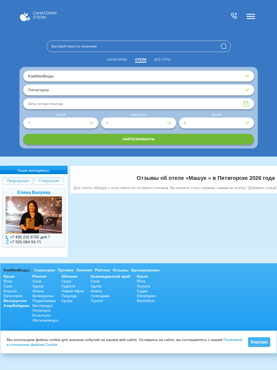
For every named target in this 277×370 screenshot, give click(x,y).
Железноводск (45, 320)
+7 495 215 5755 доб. (29, 237)
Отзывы (120, 270)
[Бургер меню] (250, 16)
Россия (39, 276)
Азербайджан (16, 305)
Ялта (8, 281)
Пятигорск (41, 310)
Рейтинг (102, 270)
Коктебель (146, 300)
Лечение (84, 270)
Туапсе (97, 300)
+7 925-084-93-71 (25, 242)
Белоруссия (15, 300)
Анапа (38, 291)
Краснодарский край (110, 276)
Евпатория (13, 296)
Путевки (66, 270)
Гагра (66, 281)
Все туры (162, 59)
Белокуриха (42, 296)
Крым (9, 276)
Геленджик (100, 296)
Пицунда (69, 296)
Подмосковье (44, 300)
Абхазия (69, 276)
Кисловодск (42, 305)
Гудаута (68, 286)
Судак (142, 291)
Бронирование (145, 270)
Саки (8, 286)
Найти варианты (138, 139)
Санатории (116, 59)
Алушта (10, 291)
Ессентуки (41, 315)
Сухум (66, 300)
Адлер (38, 286)
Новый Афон (72, 291)
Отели (140, 59)
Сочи (36, 281)
